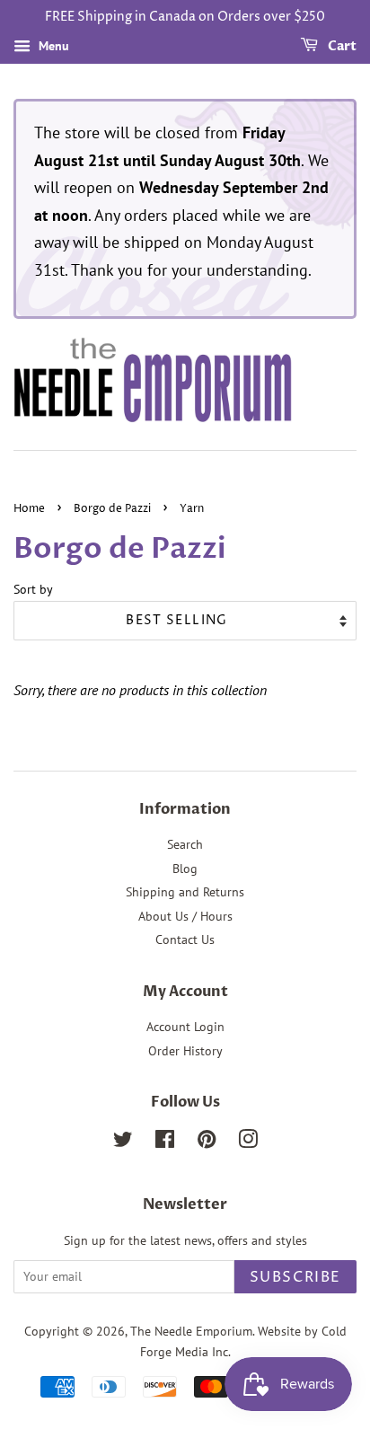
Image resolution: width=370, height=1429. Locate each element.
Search (185, 844)
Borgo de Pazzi (112, 508)
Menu (52, 46)
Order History (185, 1051)
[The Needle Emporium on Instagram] (248, 1142)
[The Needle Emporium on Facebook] (164, 1142)
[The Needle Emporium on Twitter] (123, 1142)
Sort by (33, 588)
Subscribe (295, 1277)
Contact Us (185, 939)
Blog (185, 868)
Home (29, 508)
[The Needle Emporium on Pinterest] (206, 1142)
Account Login (185, 1027)
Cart (341, 46)
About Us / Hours (185, 916)
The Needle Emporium (191, 1331)
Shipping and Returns (185, 892)
